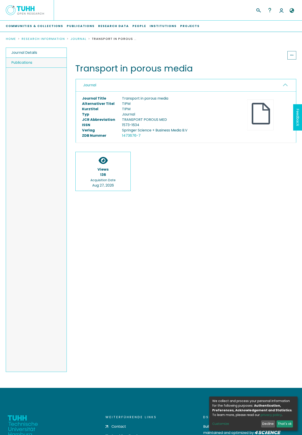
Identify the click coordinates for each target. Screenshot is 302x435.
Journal (78, 39)
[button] (291, 10)
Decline (268, 424)
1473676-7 (131, 135)
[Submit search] (258, 9)
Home (11, 39)
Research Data (113, 26)
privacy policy (271, 415)
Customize (220, 424)
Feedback (297, 117)
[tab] (186, 85)
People (139, 26)
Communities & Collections (34, 26)
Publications (81, 26)
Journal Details (24, 52)
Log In (281, 10)
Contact (118, 426)
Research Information (43, 39)
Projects (190, 26)
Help (270, 10)
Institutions (163, 26)
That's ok (285, 424)
